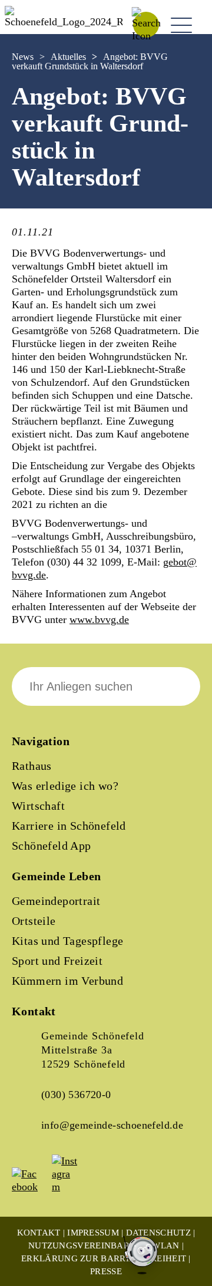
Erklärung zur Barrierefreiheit (103, 1258)
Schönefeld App (51, 845)
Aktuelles (68, 57)
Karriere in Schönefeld (69, 825)
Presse (106, 1271)
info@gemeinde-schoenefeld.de (112, 1125)
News (23, 57)
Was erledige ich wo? (65, 785)
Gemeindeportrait (56, 900)
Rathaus (32, 765)
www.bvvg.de (99, 619)
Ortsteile (34, 920)
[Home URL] (63, 22)
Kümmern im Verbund (67, 980)
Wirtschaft (38, 805)
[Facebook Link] (30, 1187)
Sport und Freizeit (57, 960)
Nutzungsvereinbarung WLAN (104, 1245)
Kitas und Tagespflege (67, 940)
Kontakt (39, 1232)
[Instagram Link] (71, 1187)
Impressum (93, 1232)
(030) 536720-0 (76, 1094)
